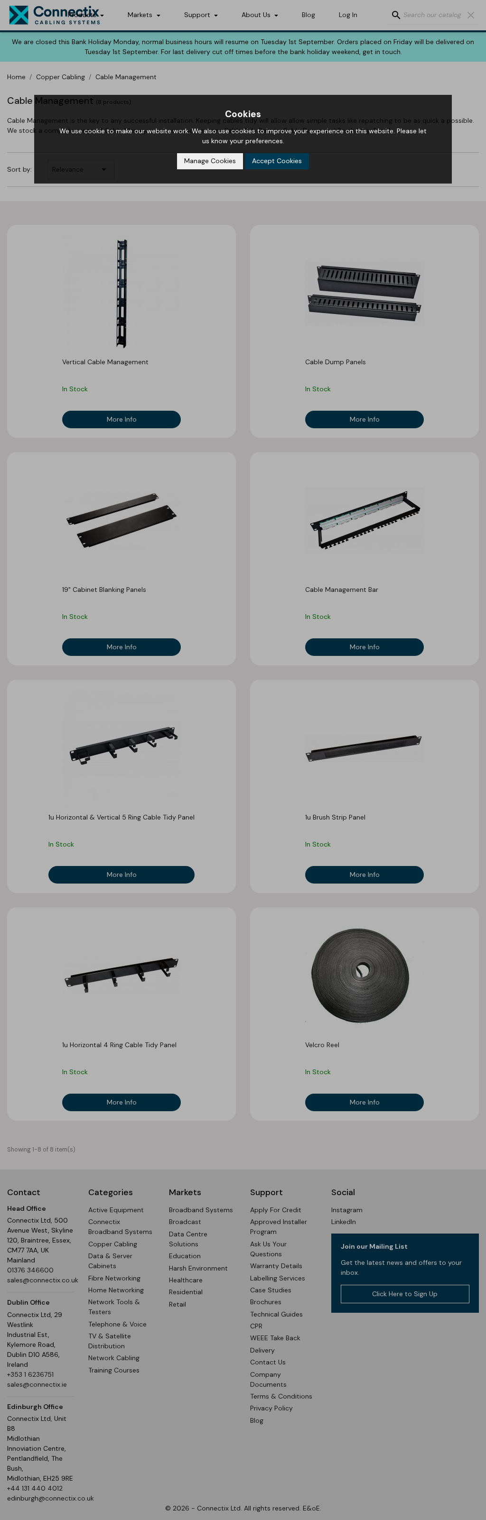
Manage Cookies (210, 161)
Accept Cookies (277, 161)
